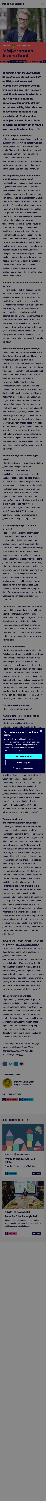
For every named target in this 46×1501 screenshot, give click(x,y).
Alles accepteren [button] (24, 756)
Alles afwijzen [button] (24, 762)
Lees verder (20, 750)
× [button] (41, 731)
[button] (23, 768)
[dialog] (23, 750)
